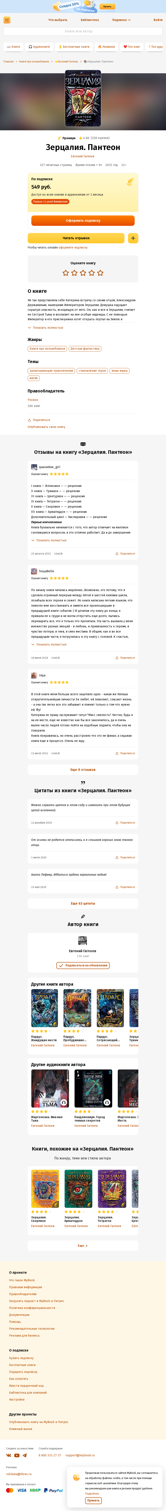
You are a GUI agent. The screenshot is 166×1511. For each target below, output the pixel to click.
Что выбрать (57, 20)
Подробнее (92, 1493)
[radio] (65, 272)
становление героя (92, 371)
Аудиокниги (41, 47)
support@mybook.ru (80, 1455)
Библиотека (90, 20)
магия (34, 378)
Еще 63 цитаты (83, 903)
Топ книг (134, 47)
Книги (15, 47)
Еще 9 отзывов (83, 770)
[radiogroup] (83, 273)
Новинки (108, 47)
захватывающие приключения (51, 371)
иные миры (120, 371)
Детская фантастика (85, 349)
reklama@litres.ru (19, 1474)
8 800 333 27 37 (50, 1455)
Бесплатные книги (76, 47)
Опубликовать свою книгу (46, 427)
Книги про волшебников (47, 349)
